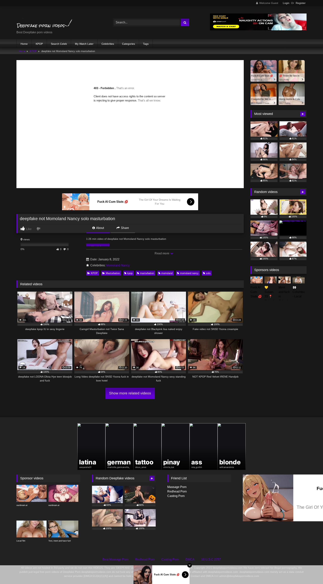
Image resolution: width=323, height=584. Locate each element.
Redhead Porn (177, 491)
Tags (146, 43)
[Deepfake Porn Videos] (44, 19)
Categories (128, 43)
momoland (167, 273)
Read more (162, 253)
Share (124, 227)
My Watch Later (84, 43)
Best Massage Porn (115, 559)
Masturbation (113, 273)
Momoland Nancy (118, 265)
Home (24, 43)
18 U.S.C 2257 (211, 559)
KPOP (39, 43)
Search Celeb (59, 43)
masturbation (147, 273)
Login (286, 2)
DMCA (189, 559)
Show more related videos (130, 393)
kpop (130, 273)
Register (301, 2)
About (100, 227)
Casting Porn (176, 496)
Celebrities (107, 43)
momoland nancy (189, 273)
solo (208, 273)
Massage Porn (177, 487)
